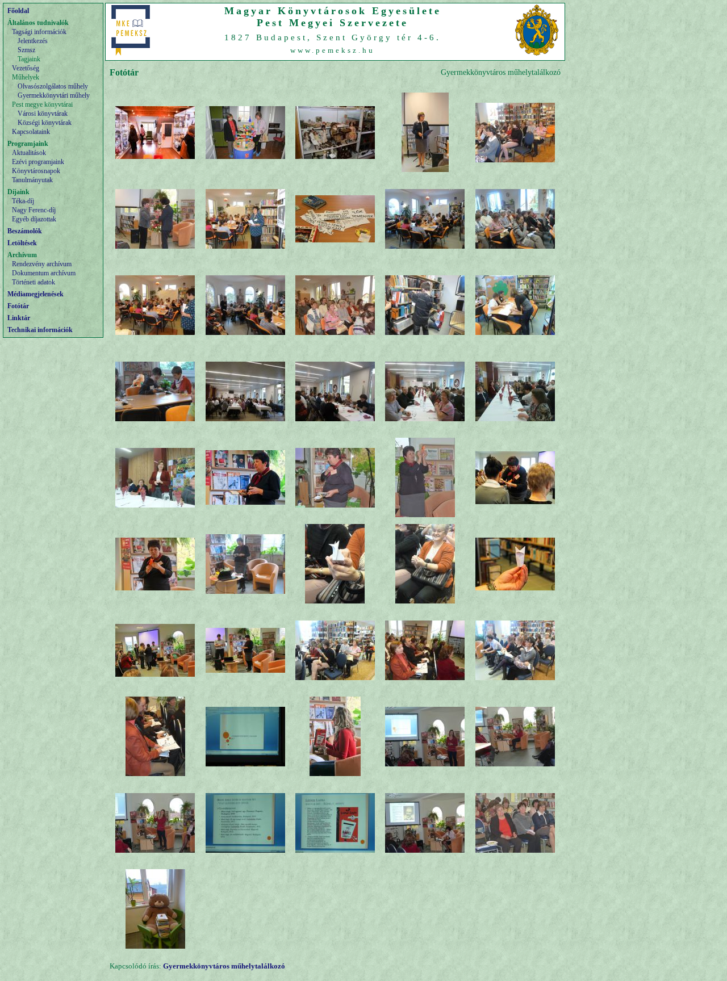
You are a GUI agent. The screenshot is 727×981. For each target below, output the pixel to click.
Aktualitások (29, 153)
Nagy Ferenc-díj (34, 210)
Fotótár (18, 306)
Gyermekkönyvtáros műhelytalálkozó (224, 966)
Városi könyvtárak (43, 114)
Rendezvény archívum (42, 264)
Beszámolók (24, 231)
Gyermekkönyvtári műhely (54, 95)
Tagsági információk (39, 32)
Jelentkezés (33, 41)
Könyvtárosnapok (36, 171)
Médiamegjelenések (35, 294)
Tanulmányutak (32, 180)
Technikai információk (40, 330)
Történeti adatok (33, 282)
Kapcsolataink (31, 132)
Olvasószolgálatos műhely (53, 86)
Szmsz (26, 50)
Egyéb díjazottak (34, 219)
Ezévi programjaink (38, 162)
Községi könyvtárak (45, 123)
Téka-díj (23, 201)
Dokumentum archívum (44, 273)
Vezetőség (25, 68)
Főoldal (18, 11)
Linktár (18, 318)
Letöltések (22, 243)
